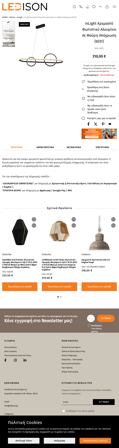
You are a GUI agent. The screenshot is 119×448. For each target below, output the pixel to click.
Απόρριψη (59, 440)
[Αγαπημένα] (94, 6)
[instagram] (15, 360)
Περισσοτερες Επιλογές (95, 440)
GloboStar (46, 254)
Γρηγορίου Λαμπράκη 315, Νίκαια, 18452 (21, 393)
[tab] (16, 147)
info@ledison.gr (11, 406)
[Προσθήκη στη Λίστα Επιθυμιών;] (113, 219)
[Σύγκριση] (100, 6)
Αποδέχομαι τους (96, 329)
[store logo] (24, 6)
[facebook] (5, 360)
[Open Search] (74, 7)
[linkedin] (25, 360)
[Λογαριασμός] (87, 6)
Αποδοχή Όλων (24, 440)
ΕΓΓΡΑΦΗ (106, 318)
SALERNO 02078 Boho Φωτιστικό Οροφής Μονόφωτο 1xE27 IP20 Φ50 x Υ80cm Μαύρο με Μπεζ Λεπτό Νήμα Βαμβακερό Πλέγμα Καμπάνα (19, 264)
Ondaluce (86, 254)
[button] (8, 40)
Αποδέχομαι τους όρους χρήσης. (80, 411)
